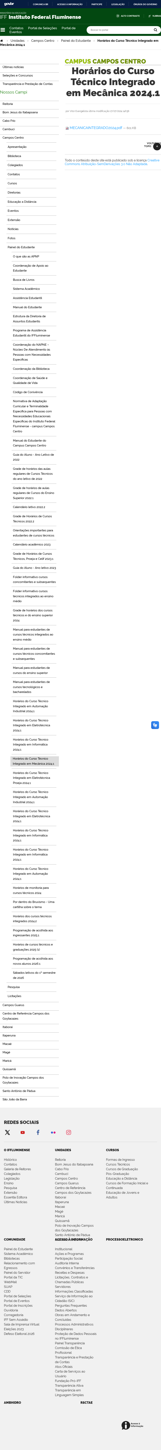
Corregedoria (13, 1315)
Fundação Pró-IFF (68, 1381)
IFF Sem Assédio (16, 1320)
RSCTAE (86, 1403)
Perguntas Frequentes (71, 1305)
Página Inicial (2, 41)
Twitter (7, 1132)
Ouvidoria (11, 1310)
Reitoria (60, 1160)
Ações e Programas (69, 1254)
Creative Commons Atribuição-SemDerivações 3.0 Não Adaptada (112, 162)
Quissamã (62, 1221)
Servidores (63, 1287)
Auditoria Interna (67, 1263)
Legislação (117, 4)
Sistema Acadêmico (18, 1254)
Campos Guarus (67, 1183)
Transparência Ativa (69, 1385)
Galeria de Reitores (17, 1169)
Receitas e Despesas (70, 1273)
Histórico (10, 1160)
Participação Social (69, 1258)
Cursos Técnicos (118, 1164)
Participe (96, 4)
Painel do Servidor (17, 1273)
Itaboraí (60, 1197)
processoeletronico (124, 1239)
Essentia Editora (15, 1197)
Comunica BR (40, 4)
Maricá (60, 1216)
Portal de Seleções (42, 28)
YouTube (22, 1132)
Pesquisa (10, 1188)
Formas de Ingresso (120, 1160)
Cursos (112, 1150)
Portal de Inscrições (18, 1305)
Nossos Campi (13, 92)
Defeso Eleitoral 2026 (19, 1334)
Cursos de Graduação (122, 1169)
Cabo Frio (62, 1169)
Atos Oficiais (64, 1367)
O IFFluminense (17, 1150)
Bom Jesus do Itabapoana (74, 1164)
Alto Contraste (130, 16)
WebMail (10, 1282)
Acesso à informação (69, 4)
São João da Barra (68, 1240)
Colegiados (12, 1174)
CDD (7, 1291)
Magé (59, 1211)
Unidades (18, 41)
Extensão (10, 1193)
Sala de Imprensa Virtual (21, 1324)
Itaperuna (62, 1202)
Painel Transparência (70, 1343)
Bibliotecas (12, 1258)
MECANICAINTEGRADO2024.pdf (96, 128)
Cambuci (61, 1174)
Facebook (38, 1132)
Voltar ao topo (152, 145)
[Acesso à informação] (133, 1425)
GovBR (9, 4)
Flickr (53, 1132)
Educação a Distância (121, 1178)
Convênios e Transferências (75, 1268)
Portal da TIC (13, 1277)
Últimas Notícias (15, 1202)
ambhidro (12, 1403)
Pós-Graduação (117, 1174)
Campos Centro (42, 41)
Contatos (16, 28)
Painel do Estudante (76, 41)
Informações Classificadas (74, 1291)
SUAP (8, 1287)
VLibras (156, 16)
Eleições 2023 (14, 1329)
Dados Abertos (66, 1310)
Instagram (68, 1132)
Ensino (9, 1183)
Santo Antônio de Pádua (72, 1235)
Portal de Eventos (17, 1301)
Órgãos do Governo (145, 4)
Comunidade (14, 1239)
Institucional (63, 1249)
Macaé (60, 1207)
